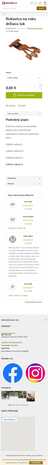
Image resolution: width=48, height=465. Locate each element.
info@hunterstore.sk (8, 333)
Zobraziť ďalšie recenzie (33, 302)
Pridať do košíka (25, 95)
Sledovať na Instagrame (20, 405)
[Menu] (45, 3)
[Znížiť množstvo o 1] (40, 88)
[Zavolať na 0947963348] (31, 3)
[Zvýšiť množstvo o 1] (40, 85)
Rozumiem (36, 463)
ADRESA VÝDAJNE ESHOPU (11, 343)
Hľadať (42, 8)
